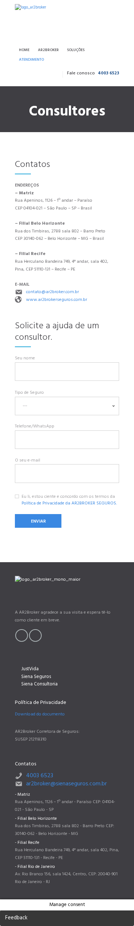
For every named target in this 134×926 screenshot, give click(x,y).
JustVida (30, 669)
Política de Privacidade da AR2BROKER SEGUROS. (69, 503)
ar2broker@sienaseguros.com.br (66, 784)
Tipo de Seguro (29, 392)
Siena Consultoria (39, 684)
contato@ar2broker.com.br (52, 292)
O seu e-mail (27, 460)
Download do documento (40, 714)
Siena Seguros (36, 677)
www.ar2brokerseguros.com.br (56, 299)
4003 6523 (108, 73)
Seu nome (25, 358)
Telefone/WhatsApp (34, 426)
